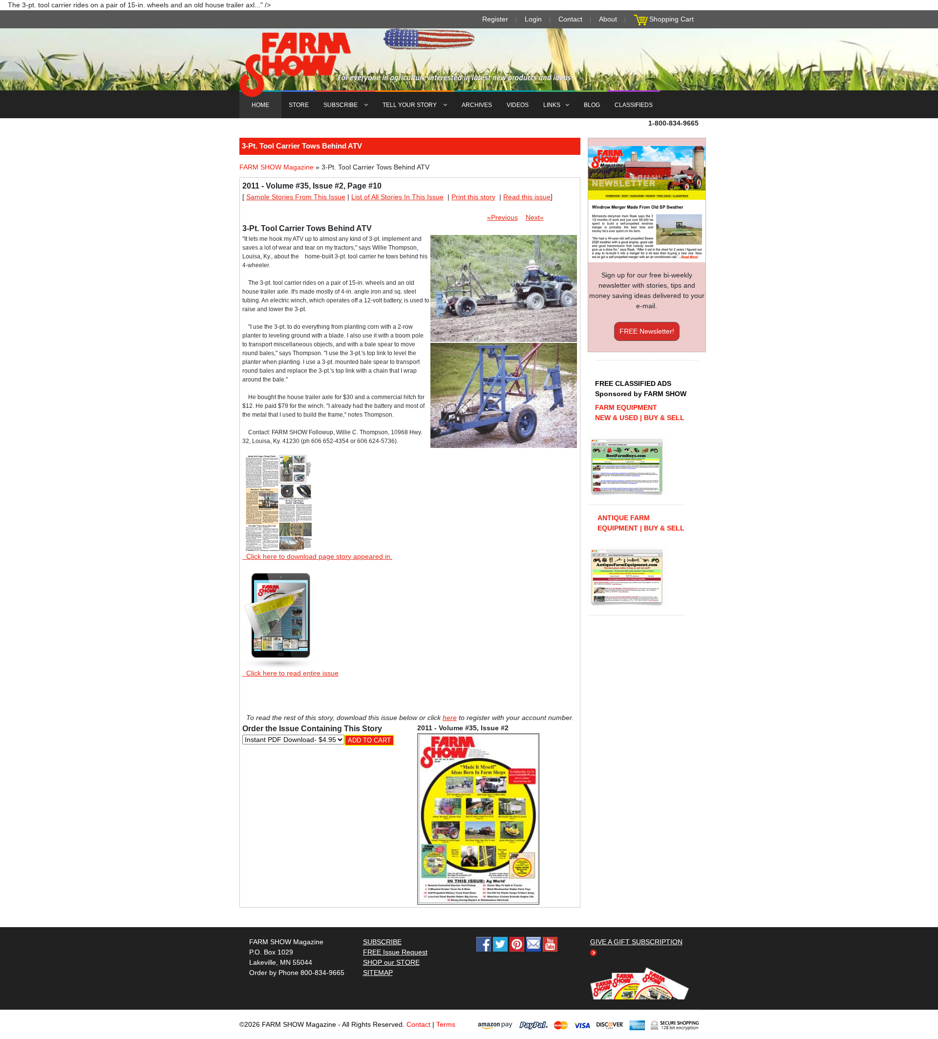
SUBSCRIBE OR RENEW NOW (469, 521)
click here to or (467, 543)
